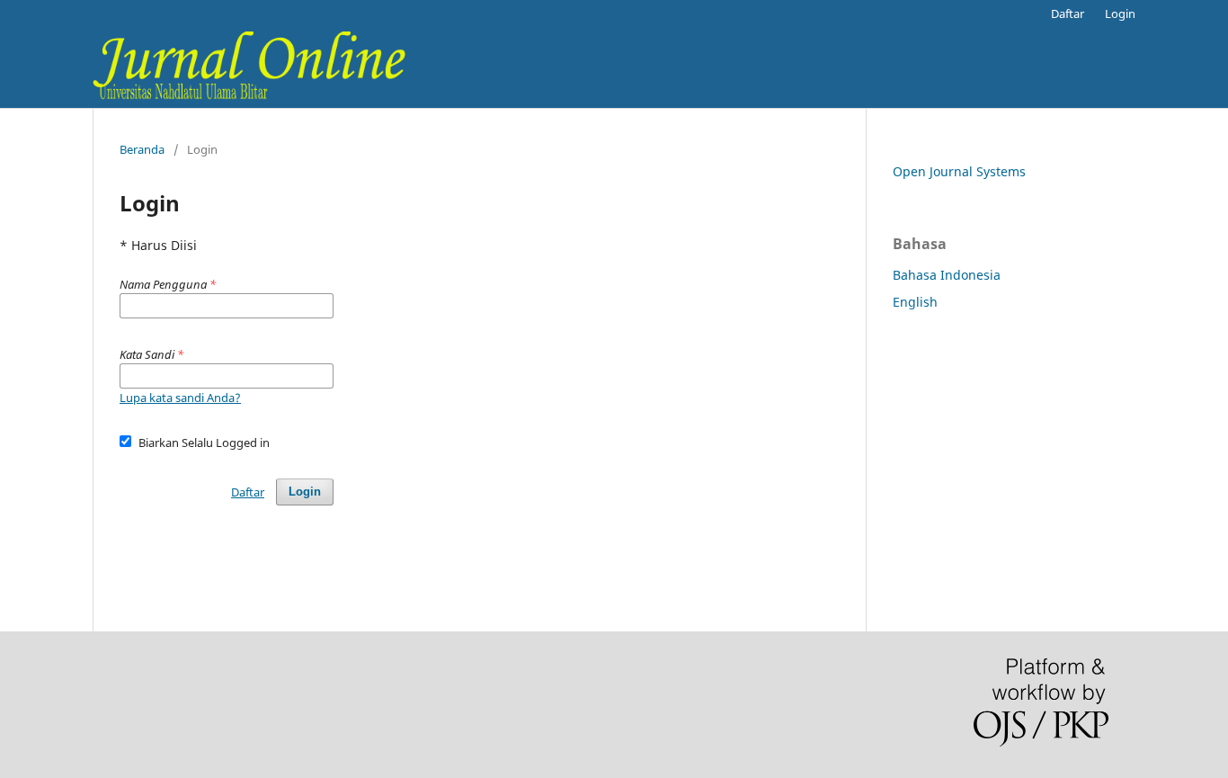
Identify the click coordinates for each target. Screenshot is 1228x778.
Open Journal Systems (959, 171)
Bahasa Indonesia (947, 274)
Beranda (142, 149)
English (915, 301)
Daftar (1067, 13)
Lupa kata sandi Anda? (180, 397)
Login (1120, 13)
